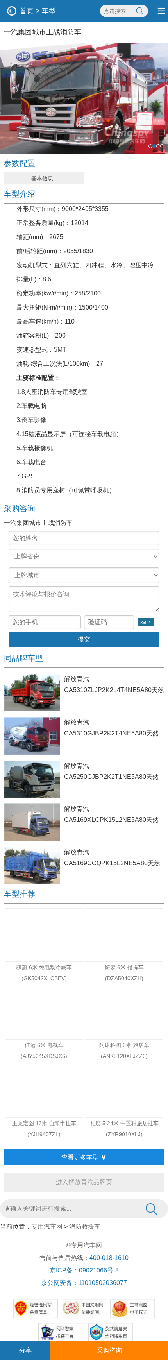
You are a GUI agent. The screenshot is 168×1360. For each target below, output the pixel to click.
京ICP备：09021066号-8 (84, 1270)
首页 (27, 11)
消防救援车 (84, 1226)
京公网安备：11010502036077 (84, 1282)
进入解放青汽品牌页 (84, 1182)
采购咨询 (109, 1350)
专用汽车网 (47, 1226)
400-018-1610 (109, 1257)
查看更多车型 (84, 1156)
